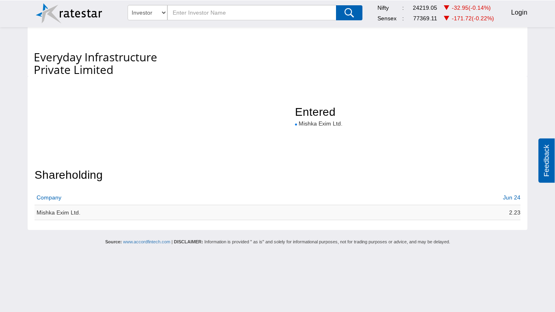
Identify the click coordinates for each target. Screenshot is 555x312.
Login (519, 12)
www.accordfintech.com (146, 241)
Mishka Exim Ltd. (321, 123)
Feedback (546, 161)
